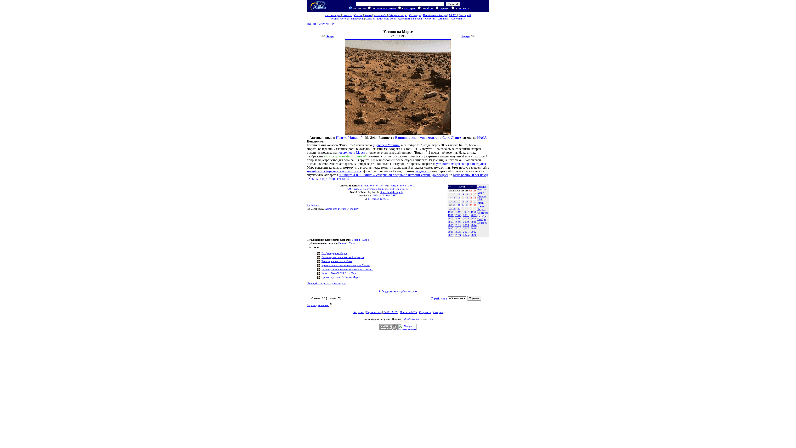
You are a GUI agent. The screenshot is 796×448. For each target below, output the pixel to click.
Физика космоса (340, 18)
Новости (347, 15)
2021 (466, 231)
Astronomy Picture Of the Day (342, 208)
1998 (474, 211)
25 (463, 205)
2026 (474, 235)
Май (480, 199)
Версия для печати (318, 305)
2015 (451, 228)
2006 (474, 218)
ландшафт (422, 171)
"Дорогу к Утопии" (386, 145)
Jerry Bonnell (398, 185)
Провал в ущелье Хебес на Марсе (341, 277)
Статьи (358, 15)
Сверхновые (458, 18)
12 (467, 198)
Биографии (357, 18)
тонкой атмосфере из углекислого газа (334, 171)
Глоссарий (465, 15)
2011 (451, 225)
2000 (458, 215)
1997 (466, 211)
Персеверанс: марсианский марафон (343, 257)
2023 (451, 235)
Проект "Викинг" (349, 137)
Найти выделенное (320, 24)
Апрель (481, 196)
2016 (458, 228)
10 (459, 198)
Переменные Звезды (435, 15)
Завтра (465, 36)
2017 (466, 228)
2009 (466, 221)
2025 (466, 235)
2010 (474, 221)
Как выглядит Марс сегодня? (328, 178)
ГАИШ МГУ (390, 312)
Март (480, 192)
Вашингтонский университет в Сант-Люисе (428, 137)
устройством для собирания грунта (461, 164)
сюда (430, 318)
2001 (466, 215)
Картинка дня (333, 15)
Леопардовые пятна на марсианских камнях (347, 269)
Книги (368, 15)
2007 (451, 221)
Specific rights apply (391, 192)
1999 (451, 215)
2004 (458, 218)
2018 (474, 228)
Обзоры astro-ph (397, 15)
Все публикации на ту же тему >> (326, 283)
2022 (474, 231)
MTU (384, 185)
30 (454, 208)
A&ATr (453, 15)
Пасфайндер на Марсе (334, 253)
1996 (458, 211)
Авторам (438, 312)
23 (454, 205)
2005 (466, 218)
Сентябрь (483, 212)
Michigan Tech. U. (378, 198)
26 (467, 205)
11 (463, 198)
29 (450, 208)
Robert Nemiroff (370, 185)
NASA (385, 195)
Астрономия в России (410, 18)
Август (481, 209)
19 (467, 201)
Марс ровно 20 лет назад (470, 175)
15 (450, 201)
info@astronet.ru (412, 318)
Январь (481, 186)
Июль (480, 206)
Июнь (480, 202)
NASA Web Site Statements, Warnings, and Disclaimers (377, 188)
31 (459, 208)
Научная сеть (374, 312)
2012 (458, 225)
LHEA (375, 195)
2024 (458, 235)
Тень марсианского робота (337, 261)
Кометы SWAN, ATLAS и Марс (339, 273)
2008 (458, 221)
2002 (474, 215)
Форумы (430, 18)
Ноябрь (481, 219)
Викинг (356, 239)
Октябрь (482, 216)
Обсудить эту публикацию (398, 291)
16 (454, 201)
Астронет (358, 312)
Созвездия (415, 15)
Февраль (482, 189)
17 (459, 201)
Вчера (330, 36)
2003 (451, 218)
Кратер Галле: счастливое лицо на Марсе (346, 265)
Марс (365, 239)
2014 (474, 225)
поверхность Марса (351, 152)
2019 (451, 231)
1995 (451, 211)
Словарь (370, 18)
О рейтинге (439, 298)
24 (459, 205)
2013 (466, 225)
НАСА (482, 137)
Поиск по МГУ (408, 312)
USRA (411, 185)
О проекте (425, 312)
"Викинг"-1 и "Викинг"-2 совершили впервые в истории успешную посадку (393, 175)
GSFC (394, 195)
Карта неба (380, 15)
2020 (458, 231)
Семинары (443, 18)
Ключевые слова (386, 18)
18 (463, 201)
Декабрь (482, 222)
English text (313, 205)
